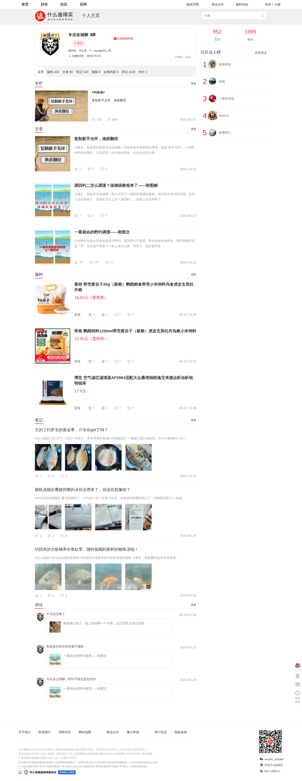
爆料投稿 (242, 4)
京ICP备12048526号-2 (133, 749)
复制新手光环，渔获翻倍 (109, 100)
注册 (277, 4)
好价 (44, 4)
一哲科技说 (226, 98)
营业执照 (147, 753)
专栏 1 (142, 72)
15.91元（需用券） (91, 339)
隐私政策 (181, 732)
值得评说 (225, 64)
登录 (268, 4)
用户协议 (161, 732)
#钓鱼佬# (98, 92)
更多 (193, 83)
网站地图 (85, 732)
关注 (78, 43)
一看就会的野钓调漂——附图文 (102, 232)
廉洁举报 (133, 732)
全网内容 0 (111, 72)
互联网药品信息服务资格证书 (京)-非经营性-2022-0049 (107, 753)
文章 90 (67, 72)
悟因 (222, 81)
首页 (25, 4)
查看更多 (261, 52)
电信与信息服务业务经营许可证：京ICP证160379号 (86, 749)
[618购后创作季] (123, 38)
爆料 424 (53, 72)
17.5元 (80, 391)
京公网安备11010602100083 (35, 749)
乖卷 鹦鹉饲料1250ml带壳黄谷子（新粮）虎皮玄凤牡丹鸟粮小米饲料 (135, 331)
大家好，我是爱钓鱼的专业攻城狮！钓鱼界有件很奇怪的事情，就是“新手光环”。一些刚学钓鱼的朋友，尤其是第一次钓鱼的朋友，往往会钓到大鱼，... (134, 150)
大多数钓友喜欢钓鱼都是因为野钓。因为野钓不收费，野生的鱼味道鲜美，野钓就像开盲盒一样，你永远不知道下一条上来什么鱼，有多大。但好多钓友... (134, 243)
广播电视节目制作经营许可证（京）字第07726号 (47, 758)
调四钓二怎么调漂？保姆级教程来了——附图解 (116, 185)
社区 (63, 4)
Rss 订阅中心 (272, 771)
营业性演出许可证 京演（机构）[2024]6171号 (45, 753)
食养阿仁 (225, 132)
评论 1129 (128, 72)
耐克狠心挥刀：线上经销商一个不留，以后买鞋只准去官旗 (103, 623)
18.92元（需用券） (91, 297)
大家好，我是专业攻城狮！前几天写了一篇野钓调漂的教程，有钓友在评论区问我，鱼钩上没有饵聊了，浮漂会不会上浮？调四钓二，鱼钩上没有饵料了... (134, 196)
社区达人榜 (234, 52)
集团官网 (192, 4)
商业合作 (218, 4)
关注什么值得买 (273, 765)
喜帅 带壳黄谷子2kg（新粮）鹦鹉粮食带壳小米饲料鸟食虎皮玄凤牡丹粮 (134, 287)
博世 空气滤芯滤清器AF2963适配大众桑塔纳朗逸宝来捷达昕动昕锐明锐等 (133, 380)
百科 (83, 4)
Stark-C (224, 115)
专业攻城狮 (78, 35)
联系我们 (44, 732)
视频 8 (96, 72)
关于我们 (24, 732)
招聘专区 (65, 732)
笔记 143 (82, 72)
